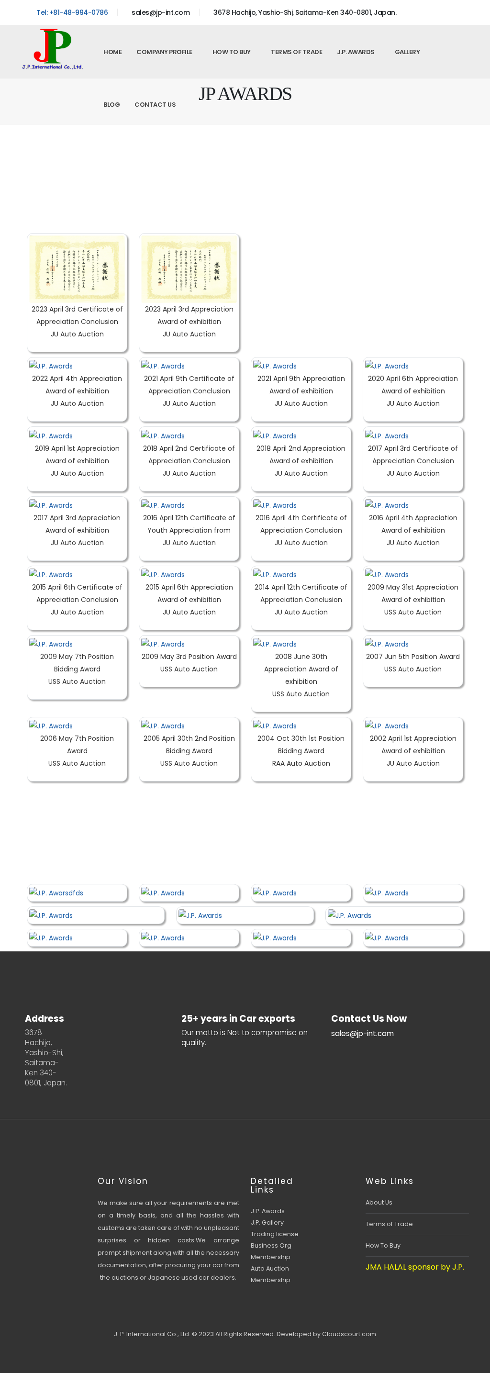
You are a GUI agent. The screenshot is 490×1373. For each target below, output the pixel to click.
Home (112, 51)
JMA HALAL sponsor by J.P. (415, 1267)
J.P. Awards (356, 51)
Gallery (407, 51)
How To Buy (383, 1245)
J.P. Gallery (267, 1222)
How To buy (231, 51)
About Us (379, 1202)
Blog (111, 104)
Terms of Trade (296, 51)
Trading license (275, 1234)
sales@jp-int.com (159, 12)
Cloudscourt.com (349, 1334)
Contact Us (155, 104)
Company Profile (164, 51)
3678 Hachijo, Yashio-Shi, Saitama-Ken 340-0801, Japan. (304, 12)
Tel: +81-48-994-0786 (71, 12)
